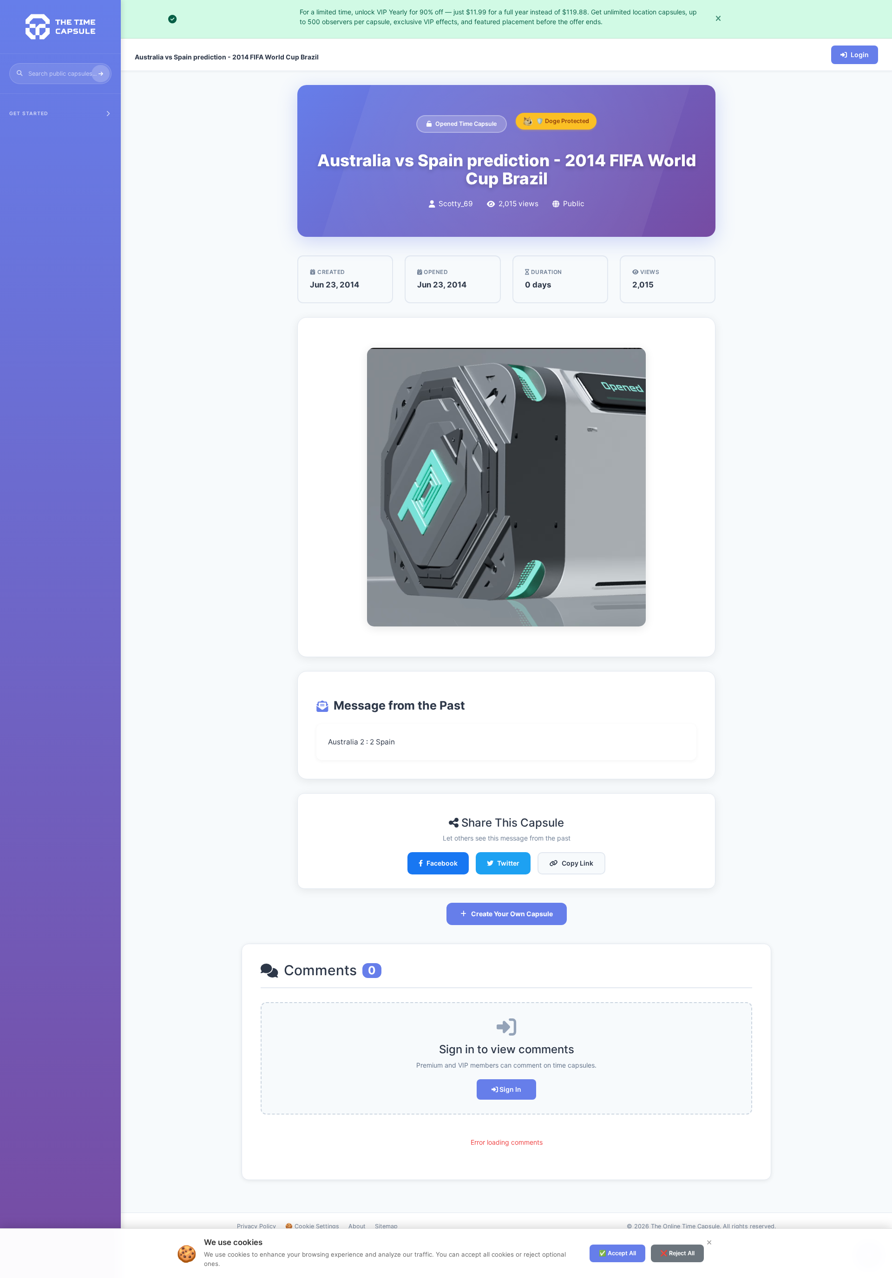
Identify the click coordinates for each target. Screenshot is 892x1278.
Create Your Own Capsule (512, 914)
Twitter (508, 863)
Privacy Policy (256, 1226)
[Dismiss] (718, 19)
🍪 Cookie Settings (312, 1226)
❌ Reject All (677, 1253)
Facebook (442, 863)
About (357, 1226)
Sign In (509, 1089)
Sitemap (386, 1226)
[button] (60, 112)
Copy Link (577, 863)
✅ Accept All (617, 1253)
